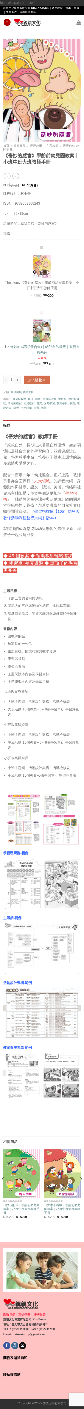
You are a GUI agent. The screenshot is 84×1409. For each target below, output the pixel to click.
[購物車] (78, 22)
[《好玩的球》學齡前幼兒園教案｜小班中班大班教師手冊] (21, 1173)
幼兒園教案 (15, 403)
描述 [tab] (6, 425)
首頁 (6, 145)
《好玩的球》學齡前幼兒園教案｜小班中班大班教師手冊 (21, 1209)
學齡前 (62, 399)
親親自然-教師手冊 (22, 392)
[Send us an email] (22, 1345)
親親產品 (20, 145)
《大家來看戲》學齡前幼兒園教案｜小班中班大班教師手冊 (62, 1209)
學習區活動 (49, 399)
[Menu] (7, 22)
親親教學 (36, 145)
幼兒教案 (29, 403)
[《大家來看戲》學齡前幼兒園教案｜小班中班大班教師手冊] (62, 1173)
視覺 (36, 407)
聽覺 (16, 407)
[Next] (81, 1187)
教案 (72, 403)
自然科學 (26, 407)
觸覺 (44, 407)
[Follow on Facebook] (6, 1345)
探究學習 (49, 403)
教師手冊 (62, 403)
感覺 (39, 403)
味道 (30, 399)
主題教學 (52, 145)
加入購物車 (37, 380)
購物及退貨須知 (15, 1358)
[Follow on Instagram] (14, 1345)
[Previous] (3, 1187)
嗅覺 (38, 399)
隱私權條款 (11, 1374)
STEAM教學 (18, 399)
